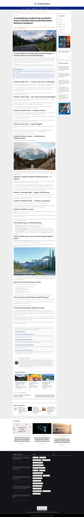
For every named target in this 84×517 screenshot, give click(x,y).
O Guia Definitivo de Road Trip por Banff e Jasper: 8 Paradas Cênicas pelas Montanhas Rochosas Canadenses (31, 11)
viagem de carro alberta (22, 28)
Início (24, 8)
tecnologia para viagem (37, 488)
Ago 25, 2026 (21, 413)
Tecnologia (41, 8)
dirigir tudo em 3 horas (23, 64)
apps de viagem (42, 457)
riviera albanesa (46, 475)
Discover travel (42, 510)
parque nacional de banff (43, 27)
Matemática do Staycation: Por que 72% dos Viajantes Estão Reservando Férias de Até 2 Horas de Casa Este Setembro (22, 441)
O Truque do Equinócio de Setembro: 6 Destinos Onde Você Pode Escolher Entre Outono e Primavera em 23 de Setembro (62, 442)
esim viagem (42, 470)
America (15, 15)
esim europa (35, 470)
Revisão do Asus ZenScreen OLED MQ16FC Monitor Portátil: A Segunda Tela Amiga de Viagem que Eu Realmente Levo (42, 441)
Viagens (28, 8)
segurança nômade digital (37, 478)
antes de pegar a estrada (48, 77)
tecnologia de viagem (37, 480)
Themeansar (51, 515)
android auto (35, 457)
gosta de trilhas (18, 66)
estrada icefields (22, 27)
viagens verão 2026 (36, 493)
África (56, 435)
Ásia (59, 21)
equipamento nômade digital (37, 462)
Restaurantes (61, 26)
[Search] (68, 57)
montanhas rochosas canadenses (32, 27)
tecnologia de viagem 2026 (37, 483)
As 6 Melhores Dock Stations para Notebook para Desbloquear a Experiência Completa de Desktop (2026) (21, 495)
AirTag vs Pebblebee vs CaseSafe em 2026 (35, 232)
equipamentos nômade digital (38, 465)
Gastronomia (34, 8)
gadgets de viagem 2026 (37, 475)
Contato (46, 8)
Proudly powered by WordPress (36, 515)
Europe (18, 435)
